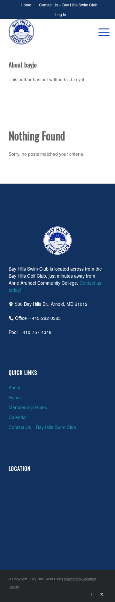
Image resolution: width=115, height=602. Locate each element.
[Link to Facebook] (92, 594)
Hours (15, 397)
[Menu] (101, 31)
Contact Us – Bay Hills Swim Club (42, 427)
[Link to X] (101, 594)
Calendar (18, 417)
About (14, 387)
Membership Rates (28, 407)
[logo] (48, 31)
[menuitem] (26, 4)
